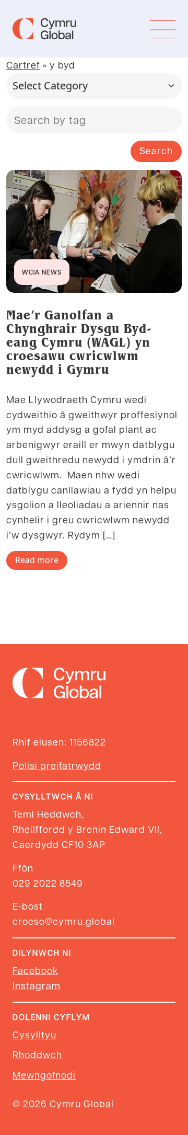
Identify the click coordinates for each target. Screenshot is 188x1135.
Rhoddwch (37, 1054)
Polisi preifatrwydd (57, 765)
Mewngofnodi (44, 1075)
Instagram (37, 985)
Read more (36, 560)
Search (156, 150)
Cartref (23, 65)
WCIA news (42, 272)
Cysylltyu (34, 1034)
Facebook (35, 970)
